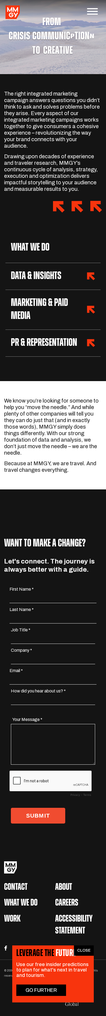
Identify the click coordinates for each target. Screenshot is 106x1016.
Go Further (41, 990)
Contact (15, 887)
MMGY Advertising (53, 867)
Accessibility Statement (74, 925)
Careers (66, 903)
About (63, 887)
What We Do (21, 903)
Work (12, 919)
